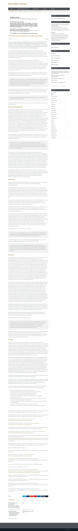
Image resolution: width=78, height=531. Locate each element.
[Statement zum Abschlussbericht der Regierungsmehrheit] (28, 24)
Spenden (53, 8)
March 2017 (53, 126)
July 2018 (52, 102)
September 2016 (54, 135)
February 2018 (53, 110)
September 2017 (54, 118)
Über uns (45, 8)
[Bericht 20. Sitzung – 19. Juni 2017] (28, 506)
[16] (21, 299)
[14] (16, 267)
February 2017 (53, 128)
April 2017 (53, 124)
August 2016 (53, 137)
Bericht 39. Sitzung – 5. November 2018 (57, 78)
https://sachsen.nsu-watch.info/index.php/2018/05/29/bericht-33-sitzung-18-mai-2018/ (25, 472)
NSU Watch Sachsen (17, 3)
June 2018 (53, 104)
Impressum (68, 529)
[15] (32, 297)
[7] (24, 174)
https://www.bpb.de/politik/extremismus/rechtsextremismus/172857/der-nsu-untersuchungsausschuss (26, 438)
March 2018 (53, 108)
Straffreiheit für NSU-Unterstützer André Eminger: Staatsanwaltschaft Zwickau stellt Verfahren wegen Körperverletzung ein (14, 513)
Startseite (12, 8)
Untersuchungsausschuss (23, 8)
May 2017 (52, 122)
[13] (13, 250)
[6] (8, 431)
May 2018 (52, 106)
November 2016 (54, 131)
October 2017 (53, 116)
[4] (32, 128)
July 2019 (52, 94)
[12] (38, 235)
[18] (36, 327)
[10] (31, 204)
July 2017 (52, 120)
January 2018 (53, 112)
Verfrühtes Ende (54, 80)
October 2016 (53, 133)
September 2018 (54, 100)
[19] (46, 365)
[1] (30, 85)
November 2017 (54, 114)
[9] (8, 197)
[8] (29, 176)
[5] (21, 148)
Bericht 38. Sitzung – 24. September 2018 (58, 82)
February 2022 (53, 92)
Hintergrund (36, 8)
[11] (20, 210)
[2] (23, 98)
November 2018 (54, 96)
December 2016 (54, 129)
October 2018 (53, 98)
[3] (11, 115)
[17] (41, 309)
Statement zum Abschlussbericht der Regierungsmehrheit (57, 76)
